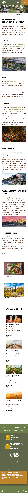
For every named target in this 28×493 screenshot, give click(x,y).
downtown (10, 81)
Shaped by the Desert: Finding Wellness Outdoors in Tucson (13, 401)
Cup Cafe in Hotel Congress (13, 46)
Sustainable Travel (10, 298)
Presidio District (17, 107)
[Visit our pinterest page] (17, 462)
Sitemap (23, 427)
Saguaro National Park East (14, 199)
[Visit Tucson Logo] (4, 2)
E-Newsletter (15, 448)
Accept (6, 482)
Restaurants (8, 277)
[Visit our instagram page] (14, 462)
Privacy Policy (8, 430)
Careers (16, 430)
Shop (22, 430)
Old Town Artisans (16, 109)
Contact (17, 427)
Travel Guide (15, 440)
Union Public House (7, 236)
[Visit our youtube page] (10, 462)
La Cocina (8, 111)
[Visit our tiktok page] (21, 462)
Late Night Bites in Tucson (12, 324)
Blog (4, 427)
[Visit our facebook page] (7, 462)
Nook (24, 81)
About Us (10, 427)
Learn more (6, 279)
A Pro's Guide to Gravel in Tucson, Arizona (12, 351)
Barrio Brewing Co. (18, 152)
